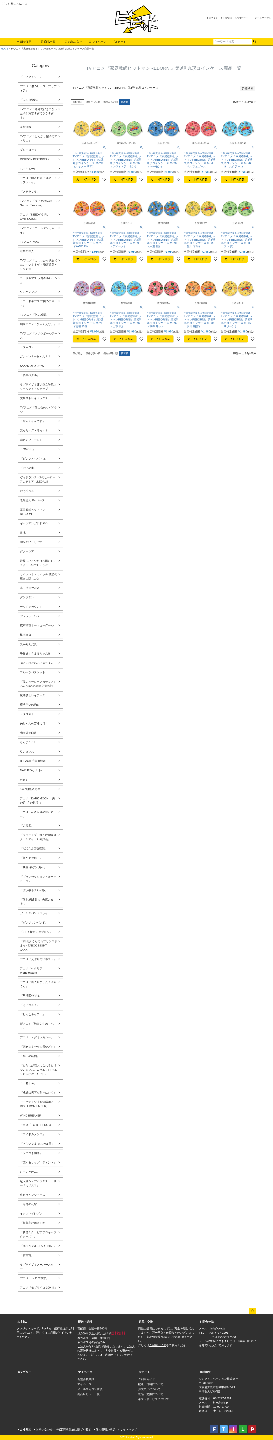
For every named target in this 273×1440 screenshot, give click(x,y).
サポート (144, 1372)
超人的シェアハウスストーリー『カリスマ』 (38, 1183)
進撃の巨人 (27, 251)
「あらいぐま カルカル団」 (37, 1143)
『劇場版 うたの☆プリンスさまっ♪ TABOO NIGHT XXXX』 (38, 945)
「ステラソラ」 (30, 191)
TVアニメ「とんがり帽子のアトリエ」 (38, 138)
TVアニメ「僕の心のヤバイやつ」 (38, 409)
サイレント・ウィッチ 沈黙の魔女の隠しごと (38, 576)
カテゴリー (24, 1372)
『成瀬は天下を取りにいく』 (38, 1092)
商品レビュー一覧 (88, 1394)
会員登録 (227, 18)
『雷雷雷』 (27, 1255)
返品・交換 (146, 1321)
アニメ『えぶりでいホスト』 (38, 959)
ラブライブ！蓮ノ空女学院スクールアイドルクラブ (38, 386)
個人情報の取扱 (105, 1429)
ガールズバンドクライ (34, 913)
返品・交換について (150, 1394)
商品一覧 (49, 41)
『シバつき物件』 (31, 1153)
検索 (255, 42)
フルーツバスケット (32, 672)
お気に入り (75, 41)
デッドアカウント (31, 606)
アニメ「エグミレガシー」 (37, 1037)
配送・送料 (85, 1321)
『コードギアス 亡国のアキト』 (37, 303)
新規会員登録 (85, 1379)
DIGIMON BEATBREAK (34, 159)
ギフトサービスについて (153, 1399)
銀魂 (23, 532)
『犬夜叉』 (27, 825)
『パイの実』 (28, 468)
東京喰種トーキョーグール (37, 625)
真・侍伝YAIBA (29, 587)
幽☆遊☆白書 (28, 732)
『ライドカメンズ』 (32, 1134)
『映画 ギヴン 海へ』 (33, 867)
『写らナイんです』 (32, 421)
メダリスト (27, 714)
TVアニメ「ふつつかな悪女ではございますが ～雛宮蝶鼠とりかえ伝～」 (38, 264)
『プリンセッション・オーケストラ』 (38, 878)
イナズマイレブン (31, 1213)
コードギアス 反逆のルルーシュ (38, 280)
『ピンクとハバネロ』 (34, 458)
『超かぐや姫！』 (31, 857)
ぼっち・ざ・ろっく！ (34, 430)
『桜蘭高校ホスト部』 (34, 1222)
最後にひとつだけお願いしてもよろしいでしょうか (38, 563)
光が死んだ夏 (28, 644)
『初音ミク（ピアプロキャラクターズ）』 (38, 1234)
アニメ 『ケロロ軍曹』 (34, 1278)
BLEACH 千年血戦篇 (33, 761)
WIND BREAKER (30, 1115)
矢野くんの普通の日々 (34, 723)
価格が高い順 (110, 102)
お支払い (23, 1321)
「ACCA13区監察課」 (34, 848)
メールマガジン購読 (90, 1389)
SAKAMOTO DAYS (32, 365)
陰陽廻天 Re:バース (32, 500)
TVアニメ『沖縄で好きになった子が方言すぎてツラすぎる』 (38, 113)
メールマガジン (263, 18)
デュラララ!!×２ (30, 616)
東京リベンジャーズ (32, 1194)
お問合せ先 (207, 1321)
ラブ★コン (27, 347)
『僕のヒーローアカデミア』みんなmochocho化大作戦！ (38, 683)
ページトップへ (252, 1311)
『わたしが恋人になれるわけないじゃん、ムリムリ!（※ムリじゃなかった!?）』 (38, 1069)
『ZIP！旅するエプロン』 (36, 932)
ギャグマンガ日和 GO (34, 523)
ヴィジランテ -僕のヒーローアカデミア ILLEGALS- (37, 479)
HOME (4, 48)
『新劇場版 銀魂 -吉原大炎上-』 (36, 901)
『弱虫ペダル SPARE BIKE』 (38, 1245)
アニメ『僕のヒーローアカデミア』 (38, 88)
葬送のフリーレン (31, 439)
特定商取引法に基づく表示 (74, 1429)
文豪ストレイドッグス (34, 398)
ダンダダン (27, 597)
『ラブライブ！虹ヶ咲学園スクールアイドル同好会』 (38, 837)
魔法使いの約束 (30, 704)
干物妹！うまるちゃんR (35, 653)
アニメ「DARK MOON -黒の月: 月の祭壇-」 (37, 800)
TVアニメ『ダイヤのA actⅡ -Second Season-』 (38, 203)
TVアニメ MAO (29, 241)
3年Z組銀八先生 (30, 789)
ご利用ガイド (243, 18)
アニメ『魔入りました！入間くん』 (38, 984)
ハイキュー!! (28, 168)
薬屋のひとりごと (31, 542)
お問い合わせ (44, 1429)
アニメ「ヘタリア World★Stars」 (31, 970)
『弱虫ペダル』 (30, 375)
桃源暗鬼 (25, 634)
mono (23, 779)
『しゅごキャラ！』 (32, 1014)
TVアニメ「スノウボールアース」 (38, 335)
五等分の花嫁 (28, 1204)
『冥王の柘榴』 (30, 1056)
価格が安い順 (93, 102)
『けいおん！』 (30, 1005)
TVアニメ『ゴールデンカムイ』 (37, 230)
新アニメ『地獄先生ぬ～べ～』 (37, 1026)
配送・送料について (150, 1384)
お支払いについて (149, 1389)
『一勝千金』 (28, 1083)
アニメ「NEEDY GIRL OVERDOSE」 (34, 216)
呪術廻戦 (25, 127)
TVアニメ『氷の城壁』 (34, 314)
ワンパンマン (28, 291)
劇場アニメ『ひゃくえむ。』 (38, 324)
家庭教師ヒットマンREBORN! (32, 511)
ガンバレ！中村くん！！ (35, 356)
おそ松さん (27, 491)
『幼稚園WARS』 (31, 995)
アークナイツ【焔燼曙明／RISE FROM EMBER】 (37, 1104)
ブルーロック (28, 149)
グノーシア (27, 551)
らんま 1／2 (27, 742)
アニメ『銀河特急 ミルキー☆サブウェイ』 (38, 180)
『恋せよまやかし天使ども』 (38, 1046)
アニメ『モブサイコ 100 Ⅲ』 (38, 1287)
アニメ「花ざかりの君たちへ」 (37, 814)
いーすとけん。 (30, 1171)
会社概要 (205, 1372)
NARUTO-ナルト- (31, 770)
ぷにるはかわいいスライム (37, 663)
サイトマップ (128, 1429)
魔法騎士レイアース (32, 695)
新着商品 (25, 41)
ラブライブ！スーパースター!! (37, 1266)
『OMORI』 (27, 449)
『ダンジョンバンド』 (34, 922)
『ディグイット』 (31, 76)
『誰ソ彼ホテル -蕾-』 (34, 890)
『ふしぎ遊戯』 (30, 99)
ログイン (213, 18)
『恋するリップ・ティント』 (38, 1162)
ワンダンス (27, 751)
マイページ (99, 41)
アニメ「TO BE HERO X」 (37, 1124)
